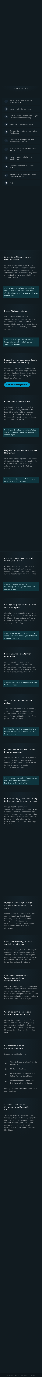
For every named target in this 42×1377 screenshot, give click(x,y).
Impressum (33, 1375)
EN (31, 4)
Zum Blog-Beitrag (31, 1268)
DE (28, 4)
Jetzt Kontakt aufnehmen (22, 538)
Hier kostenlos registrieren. (17, 385)
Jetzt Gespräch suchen (23, 237)
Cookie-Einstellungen (21, 1375)
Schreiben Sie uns (24, 883)
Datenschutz (9, 1375)
